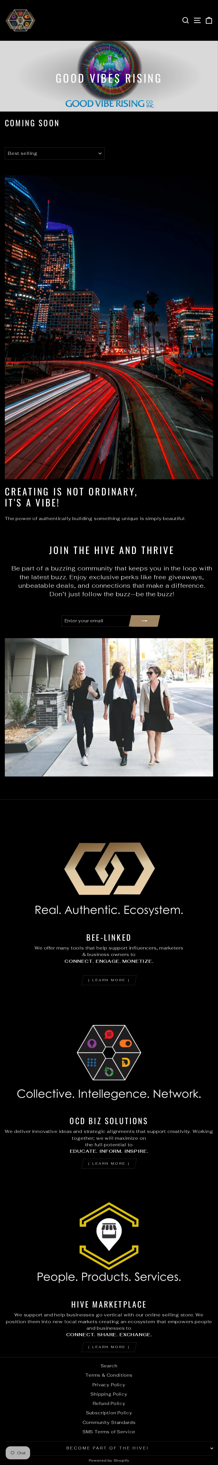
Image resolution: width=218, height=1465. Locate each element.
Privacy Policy (109, 1384)
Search (109, 1365)
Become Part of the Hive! (107, 1448)
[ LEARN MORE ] (109, 980)
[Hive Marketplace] (109, 1236)
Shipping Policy (109, 1394)
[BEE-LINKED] (109, 869)
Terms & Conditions (109, 1375)
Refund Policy (109, 1403)
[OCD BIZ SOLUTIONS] (109, 1052)
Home (107, 64)
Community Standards (109, 1422)
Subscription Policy (109, 1412)
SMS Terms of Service (109, 1431)
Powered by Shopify (109, 1460)
